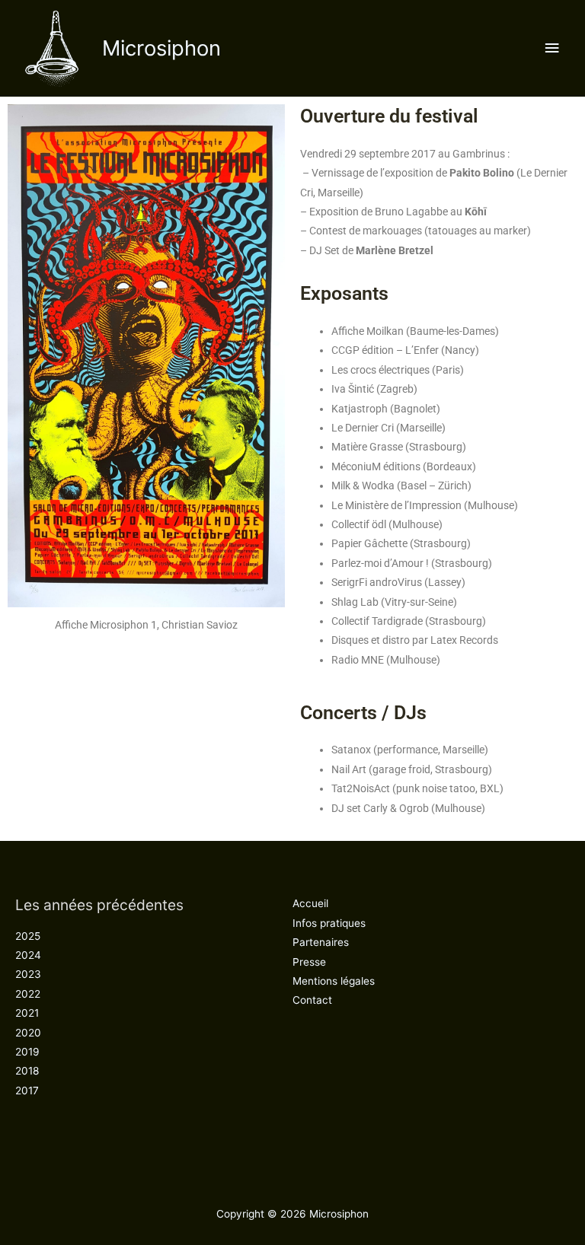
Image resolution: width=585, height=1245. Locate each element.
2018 (27, 1071)
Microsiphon (161, 48)
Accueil (310, 903)
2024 (28, 955)
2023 (28, 974)
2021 (27, 1013)
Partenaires (320, 942)
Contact (312, 1000)
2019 (27, 1052)
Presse (309, 962)
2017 (27, 1090)
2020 (28, 1033)
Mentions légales (333, 981)
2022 (27, 994)
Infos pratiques (329, 923)
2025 (27, 936)
